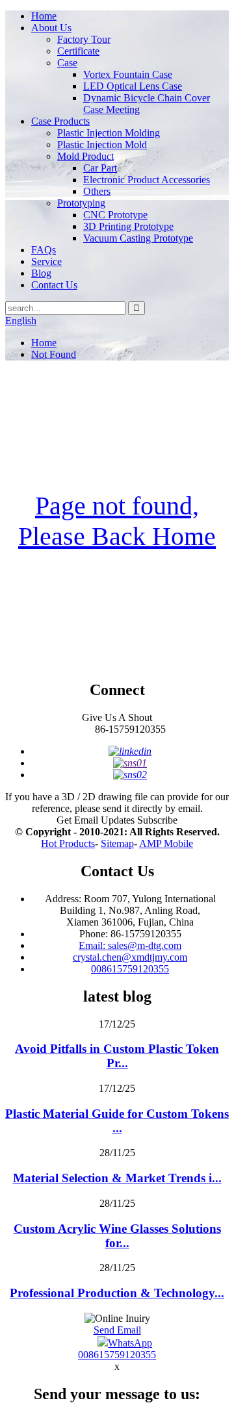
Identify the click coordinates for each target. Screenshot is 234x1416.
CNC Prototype (115, 214)
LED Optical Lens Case (132, 86)
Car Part (100, 167)
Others (96, 191)
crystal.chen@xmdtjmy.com (130, 957)
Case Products (60, 121)
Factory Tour (83, 39)
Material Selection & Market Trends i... (117, 1178)
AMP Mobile (166, 843)
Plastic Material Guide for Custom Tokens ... (117, 1121)
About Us (51, 27)
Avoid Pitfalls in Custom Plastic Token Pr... (117, 1056)
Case (67, 62)
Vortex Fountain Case (127, 74)
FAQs (43, 249)
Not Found (53, 354)
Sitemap (117, 843)
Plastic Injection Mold (102, 144)
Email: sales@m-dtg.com (130, 945)
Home (44, 15)
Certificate (78, 51)
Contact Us (54, 284)
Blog (41, 273)
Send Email (117, 1329)
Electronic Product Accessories (146, 179)
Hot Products (68, 843)
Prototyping (81, 203)
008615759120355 (130, 968)
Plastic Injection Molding (108, 132)
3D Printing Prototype (128, 226)
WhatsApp (130, 1342)
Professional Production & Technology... (117, 1293)
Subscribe (157, 820)
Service (46, 261)
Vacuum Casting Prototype (138, 238)
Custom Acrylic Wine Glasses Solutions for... (117, 1236)
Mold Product (85, 156)
